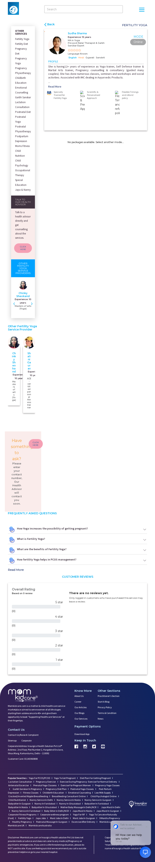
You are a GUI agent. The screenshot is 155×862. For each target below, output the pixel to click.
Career (77, 701)
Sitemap (12, 740)
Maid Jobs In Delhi (59, 818)
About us (79, 695)
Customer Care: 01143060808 (23, 758)
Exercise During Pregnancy (74, 781)
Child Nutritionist (17, 799)
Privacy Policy (105, 707)
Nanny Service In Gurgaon (98, 799)
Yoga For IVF (79, 814)
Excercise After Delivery (83, 821)
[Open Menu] (141, 10)
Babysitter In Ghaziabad (44, 807)
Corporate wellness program (54, 814)
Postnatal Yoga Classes (82, 788)
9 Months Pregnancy (109, 818)
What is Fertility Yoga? (31, 539)
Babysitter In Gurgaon (19, 803)
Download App (81, 734)
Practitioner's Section (108, 695)
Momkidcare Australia (40, 825)
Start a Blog (103, 701)
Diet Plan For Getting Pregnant (95, 778)
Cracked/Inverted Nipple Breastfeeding (28, 796)
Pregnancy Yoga (21, 61)
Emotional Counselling (21, 90)
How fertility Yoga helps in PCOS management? (46, 559)
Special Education (20, 182)
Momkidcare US (107, 821)
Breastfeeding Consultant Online (69, 796)
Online (138, 42)
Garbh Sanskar (23, 97)
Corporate (26, 740)
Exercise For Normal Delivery (102, 781)
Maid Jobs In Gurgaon (83, 818)
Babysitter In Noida (18, 807)
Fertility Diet (21, 44)
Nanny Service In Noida (69, 799)
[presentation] (14, 303)
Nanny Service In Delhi (41, 799)
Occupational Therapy (22, 173)
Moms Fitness (22, 146)
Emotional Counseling (79, 792)
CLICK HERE (23, 248)
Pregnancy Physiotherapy (23, 70)
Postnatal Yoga (20, 119)
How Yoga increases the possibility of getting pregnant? (52, 528)
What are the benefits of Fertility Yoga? (41, 549)
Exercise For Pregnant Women (76, 785)
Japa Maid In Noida (82, 810)
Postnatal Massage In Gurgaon (51, 821)
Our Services (80, 718)
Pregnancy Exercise (46, 781)
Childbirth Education (20, 80)
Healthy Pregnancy (22, 821)
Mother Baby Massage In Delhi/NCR (78, 807)
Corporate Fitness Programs (22, 814)
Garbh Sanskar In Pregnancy (27, 788)
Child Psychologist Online (103, 796)
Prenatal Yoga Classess (45, 785)
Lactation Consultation (22, 105)
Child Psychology (21, 163)
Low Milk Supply (103, 792)
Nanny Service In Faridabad (26, 810)
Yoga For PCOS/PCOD (39, 778)
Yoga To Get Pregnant (65, 778)
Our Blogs (79, 712)
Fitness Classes (31, 792)
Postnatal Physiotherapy (23, 129)
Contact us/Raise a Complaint (23, 734)
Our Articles (80, 707)
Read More (54, 86)
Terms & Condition (107, 712)
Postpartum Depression (21, 139)
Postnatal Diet (23, 112)
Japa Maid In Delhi (110, 807)
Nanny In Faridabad (45, 803)
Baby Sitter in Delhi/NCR (56, 810)
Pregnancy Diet (21, 51)
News (100, 718)
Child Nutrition (20, 153)
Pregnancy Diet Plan (56, 788)
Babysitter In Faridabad (97, 803)
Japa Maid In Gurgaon (107, 810)
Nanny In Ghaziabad (70, 803)
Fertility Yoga (22, 39)
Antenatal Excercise (18, 785)
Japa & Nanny (23, 189)
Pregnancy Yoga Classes (107, 785)
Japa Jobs (40, 818)
